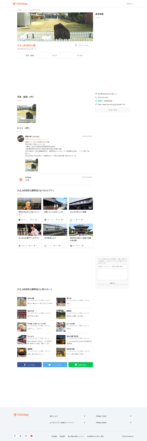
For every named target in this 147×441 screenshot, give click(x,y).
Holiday (20, 4)
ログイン (130, 4)
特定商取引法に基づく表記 (95, 436)
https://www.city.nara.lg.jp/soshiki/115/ (111, 104)
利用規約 (62, 436)
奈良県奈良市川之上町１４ (107, 94)
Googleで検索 (112, 110)
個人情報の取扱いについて (76, 436)
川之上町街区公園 (26, 45)
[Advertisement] (55, 77)
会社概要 (54, 436)
